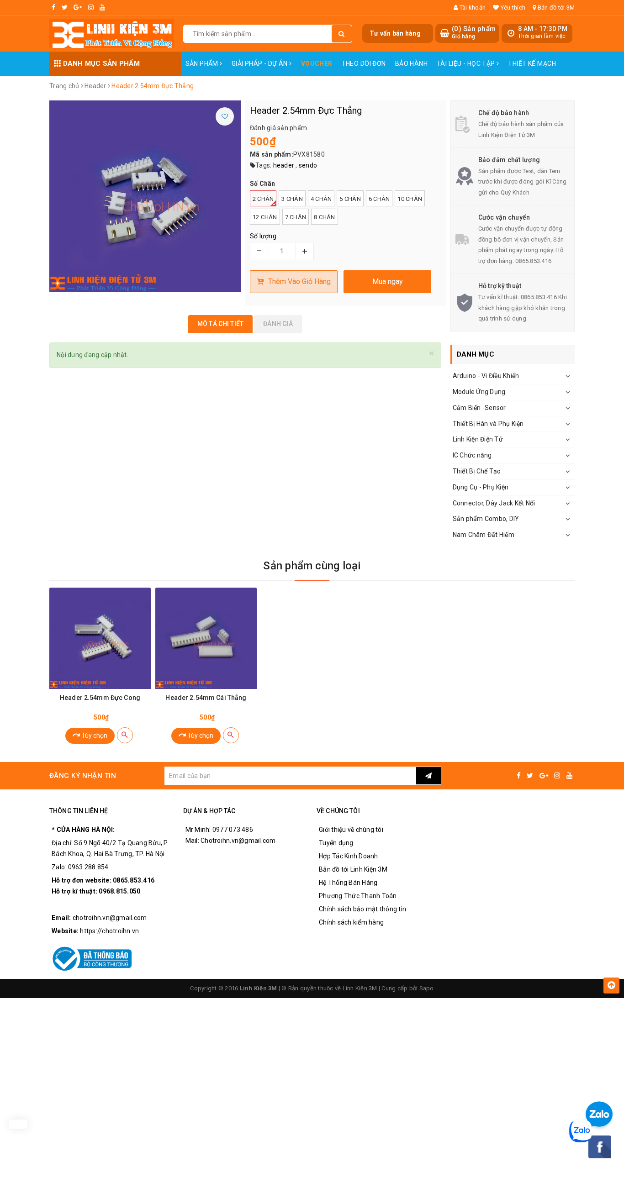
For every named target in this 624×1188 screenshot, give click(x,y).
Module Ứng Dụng (479, 391)
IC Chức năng (472, 455)
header (284, 165)
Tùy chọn (93, 735)
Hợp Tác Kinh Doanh (348, 856)
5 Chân (350, 198)
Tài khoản (472, 7)
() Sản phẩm (474, 32)
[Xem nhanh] (125, 735)
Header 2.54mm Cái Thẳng (205, 697)
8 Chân (324, 217)
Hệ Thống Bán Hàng (348, 882)
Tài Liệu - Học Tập (467, 63)
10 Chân (409, 198)
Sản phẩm (202, 63)
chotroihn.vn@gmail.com (110, 917)
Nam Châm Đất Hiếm (483, 534)
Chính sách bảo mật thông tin (362, 909)
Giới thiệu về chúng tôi (351, 829)
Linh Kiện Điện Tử (478, 439)
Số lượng (263, 236)
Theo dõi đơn (364, 63)
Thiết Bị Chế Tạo (477, 471)
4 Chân (321, 198)
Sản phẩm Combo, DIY (486, 518)
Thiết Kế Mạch (531, 63)
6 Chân (379, 198)
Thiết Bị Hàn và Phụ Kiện (488, 423)
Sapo (426, 988)
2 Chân (263, 198)
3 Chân (292, 198)
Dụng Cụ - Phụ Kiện (481, 487)
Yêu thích (512, 7)
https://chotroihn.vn (109, 931)
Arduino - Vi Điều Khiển (486, 375)
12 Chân (265, 217)
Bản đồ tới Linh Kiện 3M (353, 869)
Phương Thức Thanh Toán (358, 895)
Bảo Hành (411, 63)
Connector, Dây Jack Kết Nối (494, 503)
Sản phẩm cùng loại (311, 565)
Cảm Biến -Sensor (479, 407)
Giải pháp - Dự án (261, 63)
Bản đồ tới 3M (555, 7)
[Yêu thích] (225, 116)
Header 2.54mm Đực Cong (100, 697)
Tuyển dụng (336, 842)
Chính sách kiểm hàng (351, 922)
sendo (308, 165)
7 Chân (296, 217)
